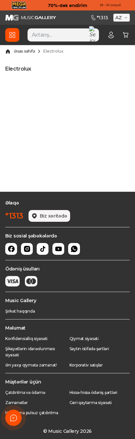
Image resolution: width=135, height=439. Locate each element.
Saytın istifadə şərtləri (89, 348)
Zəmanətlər (16, 402)
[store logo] (30, 18)
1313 (102, 18)
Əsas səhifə (24, 51)
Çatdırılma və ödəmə (25, 392)
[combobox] (63, 34)
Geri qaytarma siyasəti (90, 402)
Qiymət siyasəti (84, 338)
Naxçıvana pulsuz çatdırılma (31, 412)
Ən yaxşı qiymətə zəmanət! (31, 365)
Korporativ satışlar (86, 365)
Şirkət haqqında (20, 311)
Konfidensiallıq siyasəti (26, 338)
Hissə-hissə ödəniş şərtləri (93, 392)
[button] (122, 17)
